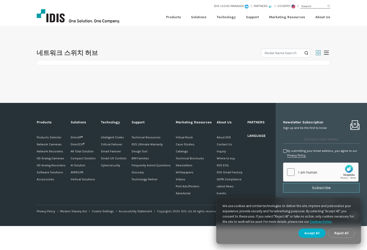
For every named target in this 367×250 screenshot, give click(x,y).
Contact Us (224, 144)
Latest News (225, 186)
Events (221, 193)
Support (252, 17)
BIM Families (140, 158)
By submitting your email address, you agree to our (322, 153)
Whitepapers (184, 172)
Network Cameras (49, 144)
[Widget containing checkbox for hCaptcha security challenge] (321, 172)
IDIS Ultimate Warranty (147, 144)
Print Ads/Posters (187, 186)
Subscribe (321, 187)
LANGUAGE (256, 136)
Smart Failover (111, 151)
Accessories (45, 179)
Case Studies (185, 144)
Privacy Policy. (296, 155)
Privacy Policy (46, 211)
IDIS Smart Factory (229, 172)
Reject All (341, 233)
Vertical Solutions (83, 179)
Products (173, 17)
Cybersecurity (110, 165)
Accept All (312, 233)
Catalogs (182, 151)
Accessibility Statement (135, 211)
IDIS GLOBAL (87, 16)
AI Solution (78, 165)
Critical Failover (111, 144)
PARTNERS (256, 122)
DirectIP (77, 137)
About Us (322, 17)
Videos (180, 179)
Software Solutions (50, 172)
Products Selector (49, 137)
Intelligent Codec (112, 137)
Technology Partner (145, 179)
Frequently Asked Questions (151, 165)
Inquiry (221, 151)
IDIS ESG (223, 165)
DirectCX (77, 144)
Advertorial (183, 193)
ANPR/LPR (77, 172)
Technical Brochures (190, 158)
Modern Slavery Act (73, 211)
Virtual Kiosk (184, 137)
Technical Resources (146, 137)
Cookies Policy (321, 222)
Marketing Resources (287, 17)
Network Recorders (50, 151)
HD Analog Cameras (50, 158)
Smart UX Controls (114, 158)
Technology (226, 17)
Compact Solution (83, 158)
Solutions (198, 17)
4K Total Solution (82, 151)
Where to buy (226, 158)
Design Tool (139, 151)
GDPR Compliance (229, 179)
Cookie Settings (103, 211)
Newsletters (184, 165)
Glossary (138, 172)
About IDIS (224, 137)
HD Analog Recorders (51, 165)
